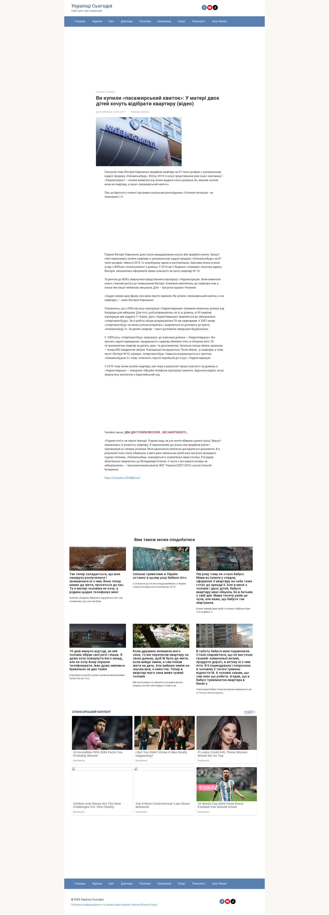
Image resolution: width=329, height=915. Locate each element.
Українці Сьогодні (91, 6)
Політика (145, 21)
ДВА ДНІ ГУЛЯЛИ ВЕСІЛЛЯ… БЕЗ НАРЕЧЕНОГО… (156, 432)
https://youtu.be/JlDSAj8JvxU (122, 478)
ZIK (120, 196)
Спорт (181, 21)
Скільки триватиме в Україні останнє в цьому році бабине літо (159, 576)
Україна (97, 21)
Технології (198, 21)
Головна (80, 21)
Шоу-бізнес (219, 21)
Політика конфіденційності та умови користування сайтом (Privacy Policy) (114, 904)
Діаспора (126, 21)
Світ (111, 21)
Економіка (164, 21)
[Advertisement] (164, 56)
